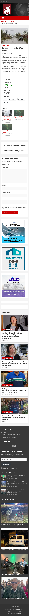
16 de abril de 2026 (6, 394)
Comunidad (5, 45)
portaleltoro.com (18, 609)
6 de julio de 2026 (6, 340)
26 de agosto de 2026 (12, 478)
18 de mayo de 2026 (7, 367)
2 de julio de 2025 (6, 421)
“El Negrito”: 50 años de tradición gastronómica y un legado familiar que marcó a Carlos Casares (14, 390)
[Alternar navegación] (3, 18)
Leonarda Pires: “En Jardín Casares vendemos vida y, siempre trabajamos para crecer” (13, 417)
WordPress (19, 613)
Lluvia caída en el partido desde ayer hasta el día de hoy (6, 118)
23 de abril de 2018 (6, 53)
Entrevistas (6, 313)
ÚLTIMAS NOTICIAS (9, 472)
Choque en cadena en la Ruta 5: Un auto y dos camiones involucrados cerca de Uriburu (17, 483)
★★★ (4, 329)
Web (3, 199)
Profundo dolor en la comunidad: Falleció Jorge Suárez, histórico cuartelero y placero (15, 491)
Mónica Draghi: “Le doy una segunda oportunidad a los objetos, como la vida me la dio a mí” (14, 363)
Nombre (4, 185)
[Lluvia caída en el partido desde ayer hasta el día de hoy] (7, 113)
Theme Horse (16, 611)
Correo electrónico (7, 192)
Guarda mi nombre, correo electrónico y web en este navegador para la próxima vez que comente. (14, 207)
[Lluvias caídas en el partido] (7, 127)
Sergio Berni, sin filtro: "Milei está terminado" (12, 574)
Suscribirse (6, 464)
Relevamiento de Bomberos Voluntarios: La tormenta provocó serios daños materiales (14, 151)
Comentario (5, 167)
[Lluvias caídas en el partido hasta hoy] (19, 113)
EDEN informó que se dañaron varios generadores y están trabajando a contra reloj (15, 144)
